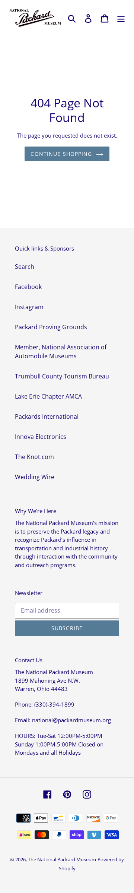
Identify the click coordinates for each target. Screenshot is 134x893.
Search (24, 266)
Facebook (28, 287)
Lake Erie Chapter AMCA (48, 396)
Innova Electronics (40, 437)
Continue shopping (61, 153)
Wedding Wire (34, 477)
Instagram (29, 307)
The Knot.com (34, 457)
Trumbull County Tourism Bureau (62, 376)
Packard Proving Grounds (51, 327)
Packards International (47, 416)
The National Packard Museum (62, 859)
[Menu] (121, 18)
